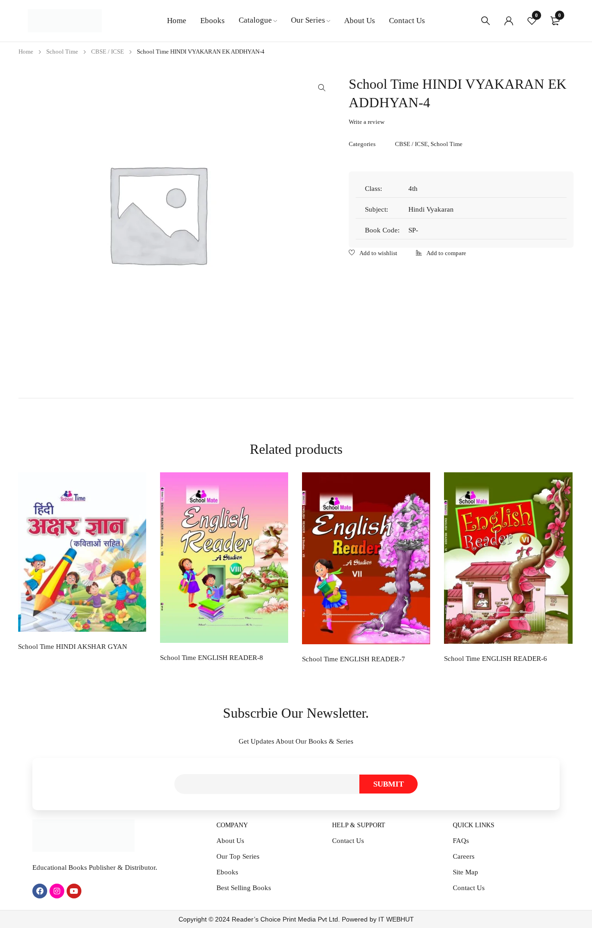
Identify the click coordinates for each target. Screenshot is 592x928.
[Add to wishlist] (373, 254)
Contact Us (348, 840)
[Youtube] (74, 891)
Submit (388, 784)
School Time (62, 51)
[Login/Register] (509, 21)
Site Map (465, 872)
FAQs (461, 840)
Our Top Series (237, 856)
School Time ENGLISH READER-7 (353, 659)
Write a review (366, 121)
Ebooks (227, 872)
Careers (464, 856)
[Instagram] (56, 891)
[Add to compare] (441, 254)
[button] (322, 87)
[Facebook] (39, 891)
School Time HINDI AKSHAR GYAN (72, 646)
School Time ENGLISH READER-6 (495, 658)
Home (25, 51)
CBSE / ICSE (107, 51)
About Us (230, 840)
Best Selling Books (243, 887)
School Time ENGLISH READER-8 (211, 657)
